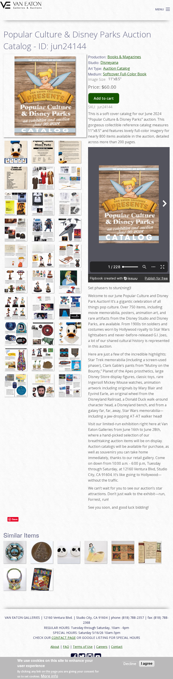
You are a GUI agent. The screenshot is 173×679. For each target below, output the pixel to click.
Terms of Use (83, 646)
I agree (147, 663)
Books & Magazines (124, 56)
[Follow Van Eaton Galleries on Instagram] (90, 656)
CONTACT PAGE (64, 637)
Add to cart (104, 98)
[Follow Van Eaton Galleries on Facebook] (75, 656)
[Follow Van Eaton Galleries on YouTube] (98, 656)
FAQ (66, 646)
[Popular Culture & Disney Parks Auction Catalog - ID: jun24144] (16, 149)
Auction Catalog (116, 68)
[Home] (21, 4)
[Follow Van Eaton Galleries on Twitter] (82, 656)
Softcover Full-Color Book (124, 74)
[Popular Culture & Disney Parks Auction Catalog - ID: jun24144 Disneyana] (44, 95)
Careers (101, 646)
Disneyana (109, 62)
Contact (117, 646)
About (54, 646)
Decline (129, 663)
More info (49, 676)
